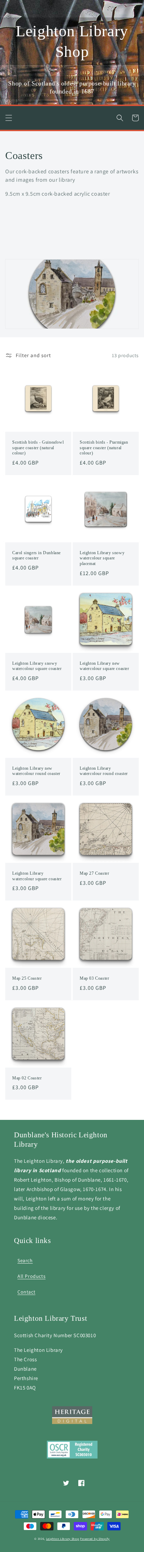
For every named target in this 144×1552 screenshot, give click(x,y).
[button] (8, 118)
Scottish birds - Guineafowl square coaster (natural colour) (38, 447)
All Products (31, 1276)
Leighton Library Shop (62, 1538)
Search (25, 1260)
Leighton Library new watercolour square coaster (104, 666)
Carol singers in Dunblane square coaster (36, 555)
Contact (26, 1292)
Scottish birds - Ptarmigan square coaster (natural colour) (104, 447)
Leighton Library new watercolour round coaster (36, 771)
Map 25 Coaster (27, 978)
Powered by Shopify (95, 1538)
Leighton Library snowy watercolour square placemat (102, 558)
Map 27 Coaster (94, 873)
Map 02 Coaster (27, 1078)
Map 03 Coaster (94, 978)
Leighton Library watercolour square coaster (37, 876)
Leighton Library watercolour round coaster (104, 771)
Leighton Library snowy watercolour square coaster (37, 666)
